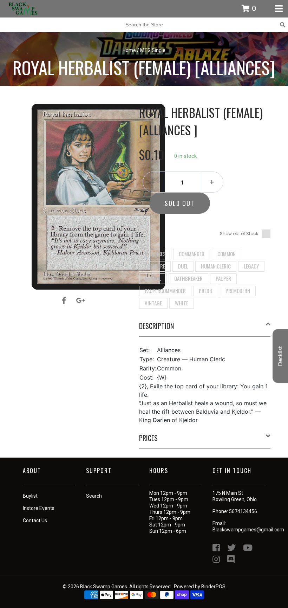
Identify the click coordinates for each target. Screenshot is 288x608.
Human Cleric (216, 266)
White (181, 303)
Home (129, 50)
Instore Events (38, 508)
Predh (205, 291)
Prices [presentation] (148, 438)
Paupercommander (165, 291)
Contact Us (35, 520)
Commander (191, 254)
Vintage (153, 303)
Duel (183, 266)
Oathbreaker (188, 278)
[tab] (205, 329)
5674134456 (243, 511)
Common (226, 254)
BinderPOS (213, 586)
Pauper (223, 278)
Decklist (280, 356)
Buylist (30, 496)
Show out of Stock (239, 234)
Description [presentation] (156, 326)
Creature (155, 266)
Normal (153, 278)
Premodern (237, 291)
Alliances (155, 254)
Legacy (251, 266)
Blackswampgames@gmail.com (248, 529)
